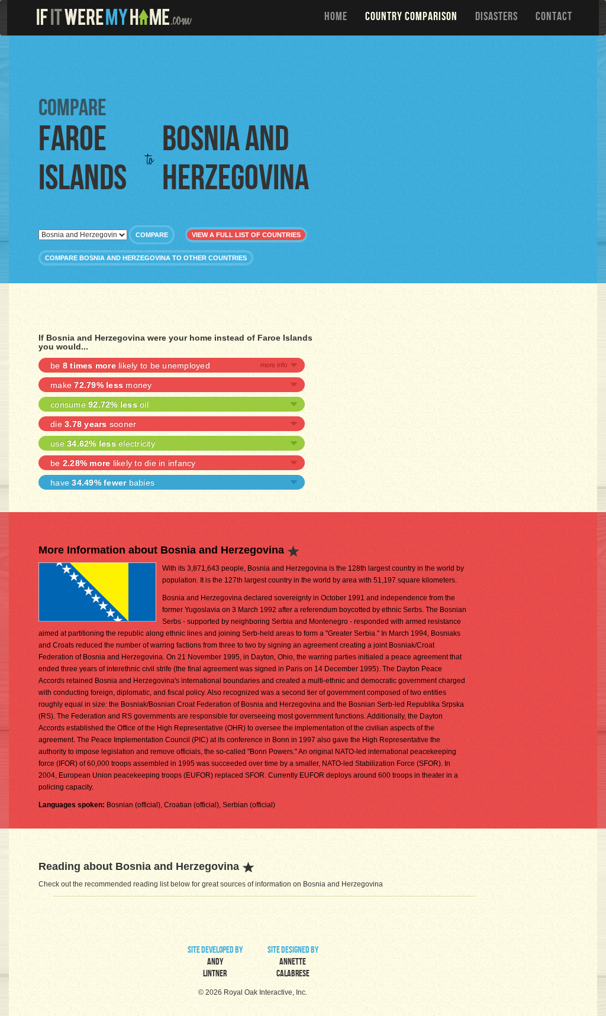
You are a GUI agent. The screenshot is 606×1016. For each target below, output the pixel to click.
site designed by (292, 962)
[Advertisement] (306, 65)
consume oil (99, 404)
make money (101, 385)
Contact (554, 18)
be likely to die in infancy (123, 463)
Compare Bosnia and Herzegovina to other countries (146, 257)
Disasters (496, 18)
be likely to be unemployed (130, 365)
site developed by (215, 962)
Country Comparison (411, 18)
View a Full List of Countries (246, 234)
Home (335, 18)
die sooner (93, 424)
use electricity (102, 443)
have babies (102, 482)
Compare (152, 234)
